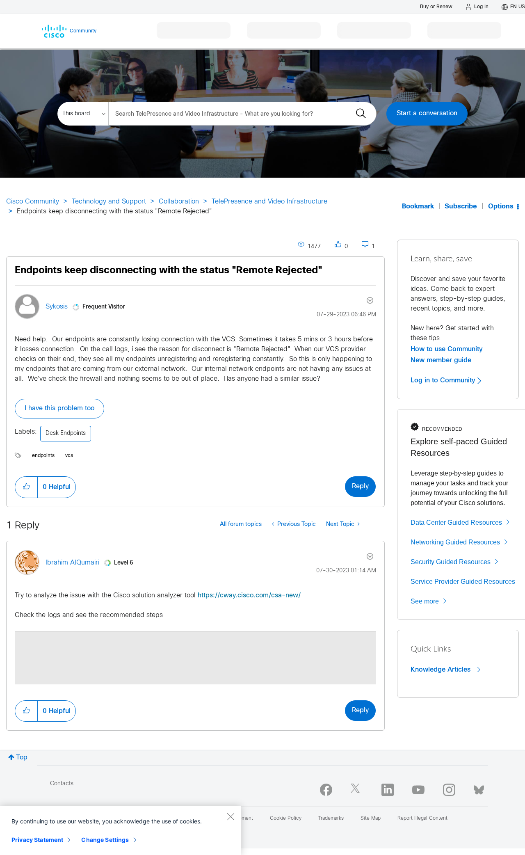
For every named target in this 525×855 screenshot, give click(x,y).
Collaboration (179, 202)
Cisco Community (32, 202)
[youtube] (418, 790)
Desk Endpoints (66, 433)
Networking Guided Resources (455, 542)
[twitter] (357, 790)
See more (425, 601)
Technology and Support (109, 202)
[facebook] (326, 790)
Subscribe (461, 206)
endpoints (43, 455)
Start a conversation (427, 113)
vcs (69, 455)
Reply (360, 486)
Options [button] (501, 206)
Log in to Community (444, 380)
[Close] (230, 816)
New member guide (441, 360)
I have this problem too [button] (59, 408)
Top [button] (21, 757)
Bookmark (418, 206)
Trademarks (331, 818)
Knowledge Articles (441, 669)
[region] (120, 830)
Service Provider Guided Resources (463, 581)
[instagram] (449, 790)
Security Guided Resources (451, 561)
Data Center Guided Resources (456, 522)
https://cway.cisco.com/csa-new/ (249, 595)
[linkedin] (387, 790)
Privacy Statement (37, 839)
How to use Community (447, 349)
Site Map (371, 818)
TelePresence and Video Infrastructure (269, 202)
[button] (26, 487)
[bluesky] (479, 788)
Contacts (61, 783)
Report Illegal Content (422, 818)
